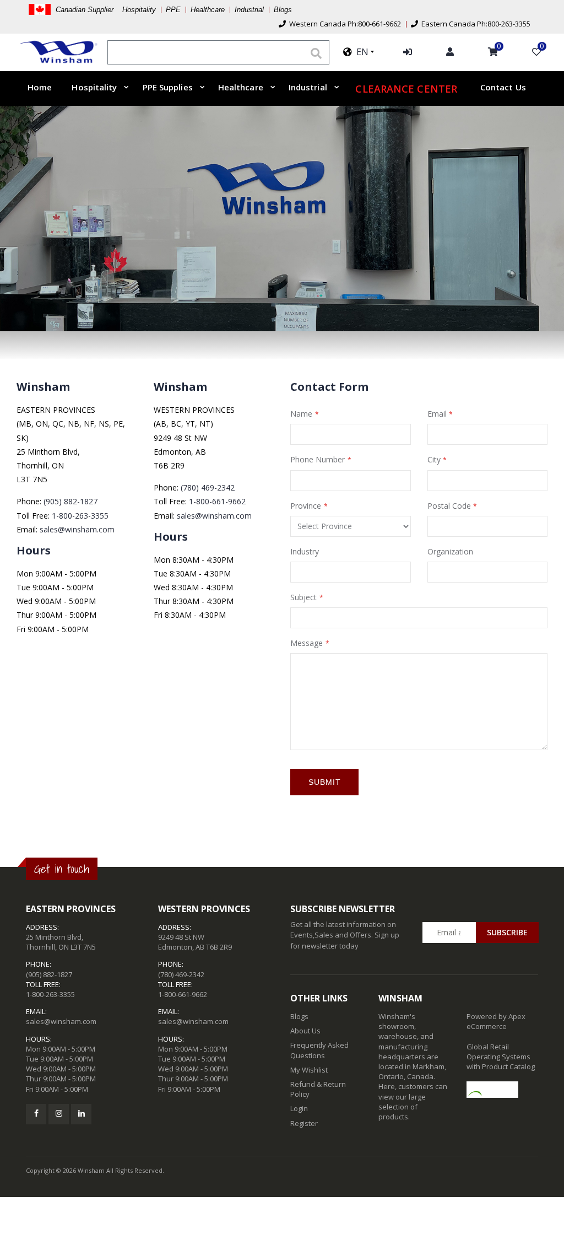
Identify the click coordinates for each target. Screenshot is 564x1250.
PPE (173, 10)
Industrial (249, 10)
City (434, 459)
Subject (303, 597)
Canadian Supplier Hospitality (106, 10)
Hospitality (94, 87)
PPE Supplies (168, 87)
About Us (305, 1031)
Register (304, 1123)
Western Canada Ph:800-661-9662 (343, 24)
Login (299, 1108)
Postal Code (449, 505)
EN (360, 52)
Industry (304, 551)
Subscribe (507, 932)
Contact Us (503, 87)
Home (40, 87)
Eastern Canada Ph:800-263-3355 (474, 24)
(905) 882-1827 (70, 501)
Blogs (283, 10)
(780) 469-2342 (208, 487)
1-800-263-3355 (80, 515)
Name (301, 413)
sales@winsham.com (77, 529)
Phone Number (317, 459)
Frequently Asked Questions (319, 1050)
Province (305, 505)
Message (306, 643)
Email (437, 413)
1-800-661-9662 (217, 501)
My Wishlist (309, 1070)
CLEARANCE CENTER (406, 88)
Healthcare (208, 10)
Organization (450, 551)
